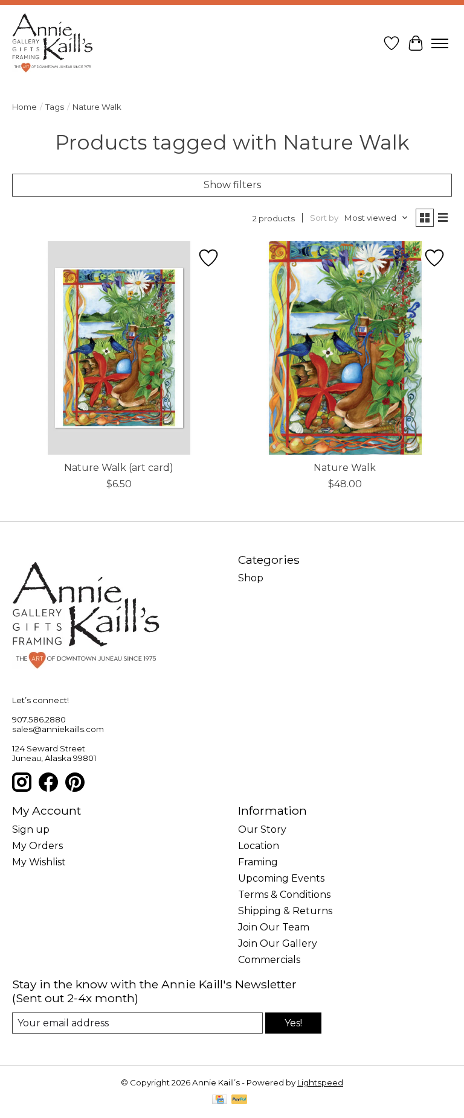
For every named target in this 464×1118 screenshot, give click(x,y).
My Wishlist (39, 862)
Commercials (269, 959)
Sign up (31, 829)
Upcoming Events (281, 878)
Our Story (262, 829)
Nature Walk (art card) (118, 467)
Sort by (324, 218)
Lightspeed (320, 1082)
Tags (54, 107)
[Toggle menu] (440, 43)
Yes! (293, 1023)
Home (24, 107)
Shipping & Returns (285, 911)
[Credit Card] (219, 1100)
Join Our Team (273, 927)
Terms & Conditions (284, 894)
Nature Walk (345, 467)
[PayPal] (239, 1100)
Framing (258, 862)
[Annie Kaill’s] (52, 43)
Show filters (232, 185)
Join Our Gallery (277, 943)
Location (258, 845)
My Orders (37, 845)
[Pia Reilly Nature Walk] (345, 348)
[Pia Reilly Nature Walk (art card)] (119, 348)
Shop (250, 578)
